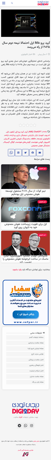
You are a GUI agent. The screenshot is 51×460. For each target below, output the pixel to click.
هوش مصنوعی (37, 145)
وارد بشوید (17, 269)
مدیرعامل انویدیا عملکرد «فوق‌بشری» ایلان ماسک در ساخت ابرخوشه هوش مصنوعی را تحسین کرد (25, 259)
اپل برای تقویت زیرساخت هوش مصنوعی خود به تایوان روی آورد (25, 226)
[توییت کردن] (25, 152)
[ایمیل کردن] (39, 152)
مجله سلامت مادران (36, 376)
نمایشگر (47, 145)
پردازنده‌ (13, 135)
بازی (18, 135)
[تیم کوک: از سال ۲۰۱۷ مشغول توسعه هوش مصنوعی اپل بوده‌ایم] (25, 166)
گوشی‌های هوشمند (22, 142)
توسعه (39, 138)
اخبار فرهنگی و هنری (36, 365)
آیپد (26, 131)
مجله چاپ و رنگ (37, 382)
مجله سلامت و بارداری (35, 342)
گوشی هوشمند (37, 142)
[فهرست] (3, 3)
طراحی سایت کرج (37, 354)
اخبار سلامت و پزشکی (36, 359)
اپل (7, 131)
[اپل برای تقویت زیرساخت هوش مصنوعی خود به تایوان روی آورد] (25, 199)
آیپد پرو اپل (19, 131)
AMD (31, 131)
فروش (18, 138)
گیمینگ (7, 142)
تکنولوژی (46, 138)
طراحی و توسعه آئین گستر (25, 450)
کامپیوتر (47, 142)
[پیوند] (43, 3)
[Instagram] (31, 425)
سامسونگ (26, 138)
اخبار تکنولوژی (26, 54)
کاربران (6, 138)
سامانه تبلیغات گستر (36, 337)
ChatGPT (38, 131)
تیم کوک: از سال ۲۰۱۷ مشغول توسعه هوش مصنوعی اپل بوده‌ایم (25, 192)
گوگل (12, 142)
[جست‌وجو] (12, 3)
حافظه (33, 138)
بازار (36, 135)
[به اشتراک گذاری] (32, 152)
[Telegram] (19, 426)
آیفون (12, 131)
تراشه (7, 135)
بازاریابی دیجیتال (27, 135)
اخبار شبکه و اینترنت (36, 370)
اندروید (47, 135)
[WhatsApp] (25, 426)
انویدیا (41, 135)
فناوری (12, 138)
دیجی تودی (36, 441)
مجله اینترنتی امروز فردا (35, 348)
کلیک (20, 417)
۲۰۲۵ (45, 131)
